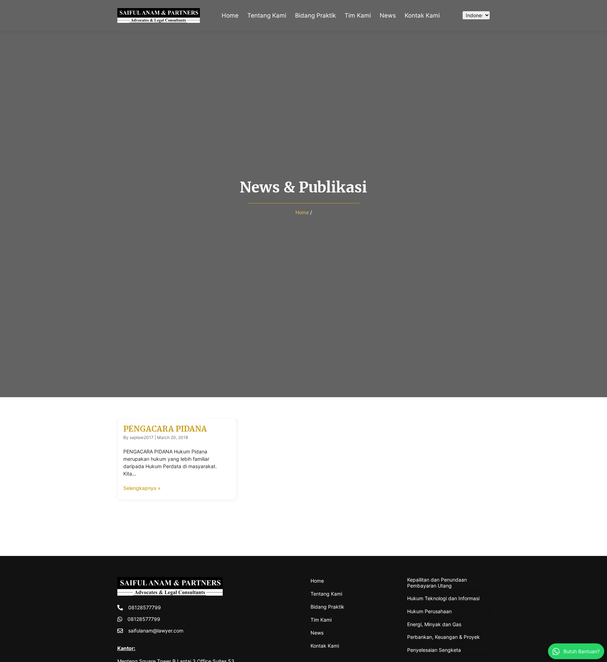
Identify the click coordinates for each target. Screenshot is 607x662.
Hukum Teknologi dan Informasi (443, 598)
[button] (450, 15)
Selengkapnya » (142, 488)
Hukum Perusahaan (429, 611)
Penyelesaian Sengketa (434, 650)
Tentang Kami (266, 15)
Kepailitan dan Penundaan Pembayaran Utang (437, 583)
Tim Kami (358, 15)
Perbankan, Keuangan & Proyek (443, 637)
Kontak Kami (422, 15)
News (388, 15)
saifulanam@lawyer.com (155, 631)
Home (230, 15)
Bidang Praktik (315, 15)
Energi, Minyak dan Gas (434, 624)
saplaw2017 (142, 437)
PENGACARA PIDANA (165, 429)
